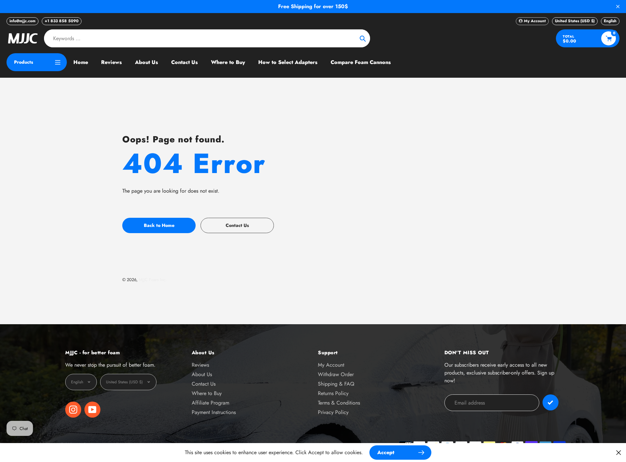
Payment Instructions (214, 412)
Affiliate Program (210, 402)
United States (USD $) (575, 21)
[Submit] (551, 402)
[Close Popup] (619, 452)
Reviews (200, 365)
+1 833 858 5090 (62, 21)
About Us (202, 374)
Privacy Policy (333, 412)
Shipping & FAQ (336, 384)
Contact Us (204, 384)
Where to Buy (207, 393)
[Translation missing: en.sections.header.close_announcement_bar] (618, 6)
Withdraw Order (336, 374)
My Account (331, 365)
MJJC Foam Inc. (153, 280)
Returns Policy (333, 393)
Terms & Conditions (339, 402)
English (610, 21)
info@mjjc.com (22, 21)
